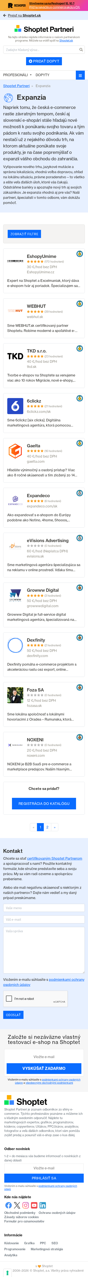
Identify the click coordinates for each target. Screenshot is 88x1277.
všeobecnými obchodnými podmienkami (49, 1082)
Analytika (10, 1255)
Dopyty (42, 75)
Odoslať (13, 1015)
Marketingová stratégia (47, 1249)
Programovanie (14, 1249)
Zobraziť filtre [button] (24, 234)
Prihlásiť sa (44, 1178)
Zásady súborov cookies (21, 1217)
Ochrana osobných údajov (57, 1213)
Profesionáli (15, 75)
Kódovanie (11, 1243)
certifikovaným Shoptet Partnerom (54, 858)
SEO (54, 1243)
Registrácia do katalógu (44, 803)
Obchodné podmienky (19, 1213)
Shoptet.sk (66, 40)
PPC (43, 1243)
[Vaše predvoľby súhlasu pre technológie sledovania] (7, 1273)
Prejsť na (24, 15)
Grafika (29, 1243)
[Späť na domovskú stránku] (44, 29)
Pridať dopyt (45, 61)
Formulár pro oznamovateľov (24, 1221)
